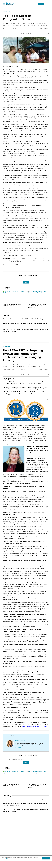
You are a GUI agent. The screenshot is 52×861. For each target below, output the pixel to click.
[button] (4, 4)
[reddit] (28, 33)
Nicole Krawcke (7, 369)
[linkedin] (23, 33)
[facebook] (21, 33)
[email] (30, 33)
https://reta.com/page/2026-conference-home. (34, 726)
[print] (48, 33)
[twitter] (26, 33)
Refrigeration (6, 11)
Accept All (46, 858)
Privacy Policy (5, 858)
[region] (26, 858)
